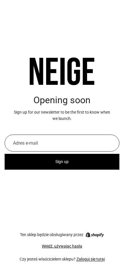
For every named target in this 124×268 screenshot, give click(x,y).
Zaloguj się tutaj (90, 259)
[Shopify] (95, 234)
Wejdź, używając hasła (62, 246)
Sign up (62, 161)
